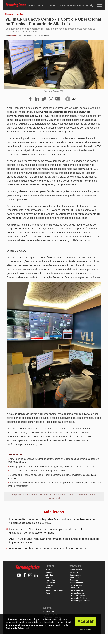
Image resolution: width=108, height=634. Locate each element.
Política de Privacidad (17, 628)
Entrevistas (50, 580)
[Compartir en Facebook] (30, 99)
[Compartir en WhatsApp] (50, 99)
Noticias (32, 5)
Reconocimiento (76, 583)
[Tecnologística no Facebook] (24, 575)
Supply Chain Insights (70, 5)
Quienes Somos (50, 612)
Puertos (19, 14)
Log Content (50, 583)
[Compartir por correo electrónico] (57, 99)
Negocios (74, 580)
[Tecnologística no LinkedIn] (36, 575)
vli (19, 494)
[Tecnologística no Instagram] (30, 575)
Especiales (53, 5)
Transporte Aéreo (77, 590)
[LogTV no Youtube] (18, 575)
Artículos (42, 5)
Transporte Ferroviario (79, 595)
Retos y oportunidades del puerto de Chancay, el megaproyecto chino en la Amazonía (52, 466)
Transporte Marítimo (78, 598)
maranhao (27, 494)
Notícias (9, 14)
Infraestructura (76, 575)
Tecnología (74, 588)
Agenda (48, 572)
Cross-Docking (76, 570)
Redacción (14, 36)
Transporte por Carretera (80, 601)
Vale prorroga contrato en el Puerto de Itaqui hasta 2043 (37, 471)
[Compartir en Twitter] (43, 99)
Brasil (85, 5)
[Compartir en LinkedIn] (37, 99)
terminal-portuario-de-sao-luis (59, 494)
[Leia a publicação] (67, 98)
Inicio (47, 570)
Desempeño (75, 572)
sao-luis (38, 494)
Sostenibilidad (76, 585)
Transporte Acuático (78, 593)
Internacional (75, 577)
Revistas (49, 588)
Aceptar (85, 621)
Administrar (85, 629)
